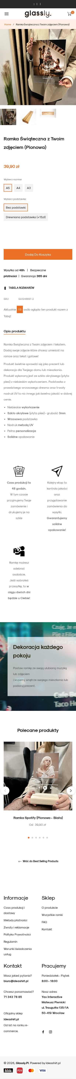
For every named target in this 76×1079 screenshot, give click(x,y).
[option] (38, 790)
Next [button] (71, 790)
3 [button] (36, 837)
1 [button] (29, 837)
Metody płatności (15, 920)
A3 (29, 188)
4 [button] (40, 837)
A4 (18, 188)
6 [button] (47, 837)
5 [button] (43, 837)
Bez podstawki (16, 207)
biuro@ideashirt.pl (16, 981)
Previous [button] (5, 790)
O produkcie (50, 907)
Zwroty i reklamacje (16, 927)
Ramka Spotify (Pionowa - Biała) (38, 817)
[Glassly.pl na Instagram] (50, 1031)
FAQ (44, 922)
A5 (8, 188)
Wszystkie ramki (52, 914)
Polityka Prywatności (17, 934)
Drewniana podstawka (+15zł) (26, 217)
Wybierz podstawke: (15, 198)
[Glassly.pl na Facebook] (43, 1031)
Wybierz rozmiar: (13, 179)
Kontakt (47, 929)
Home (7, 24)
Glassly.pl (22, 1063)
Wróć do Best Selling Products (40, 861)
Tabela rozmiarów (21, 287)
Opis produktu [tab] (14, 331)
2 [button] (32, 837)
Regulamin (10, 941)
